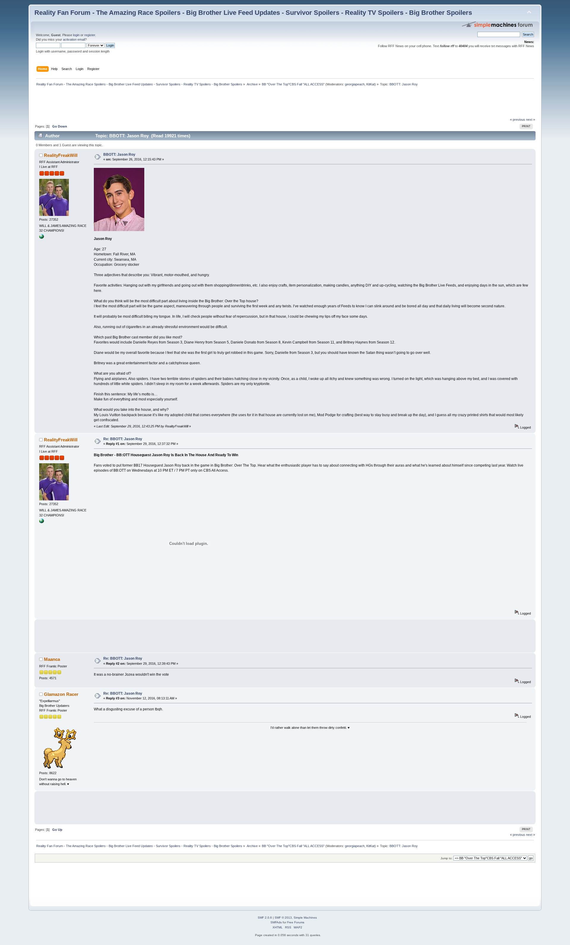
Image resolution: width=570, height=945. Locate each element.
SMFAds (276, 922)
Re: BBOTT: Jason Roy (122, 439)
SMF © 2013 (283, 917)
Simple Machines (305, 917)
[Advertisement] (142, 103)
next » (530, 119)
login (76, 35)
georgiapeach (355, 84)
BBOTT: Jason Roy (119, 154)
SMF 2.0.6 (265, 917)
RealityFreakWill (60, 155)
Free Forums (295, 922)
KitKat (370, 84)
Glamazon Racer (61, 694)
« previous (517, 119)
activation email (74, 39)
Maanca (52, 659)
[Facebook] (41, 237)
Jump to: (446, 858)
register (89, 35)
